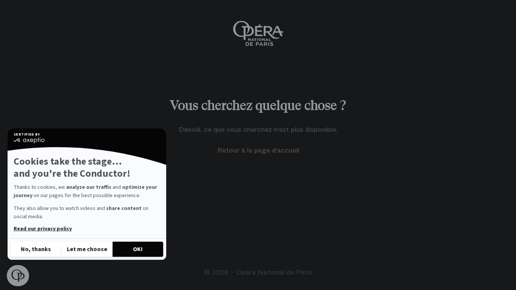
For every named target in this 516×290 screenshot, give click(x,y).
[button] (18, 275)
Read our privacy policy (43, 228)
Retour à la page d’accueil (258, 150)
